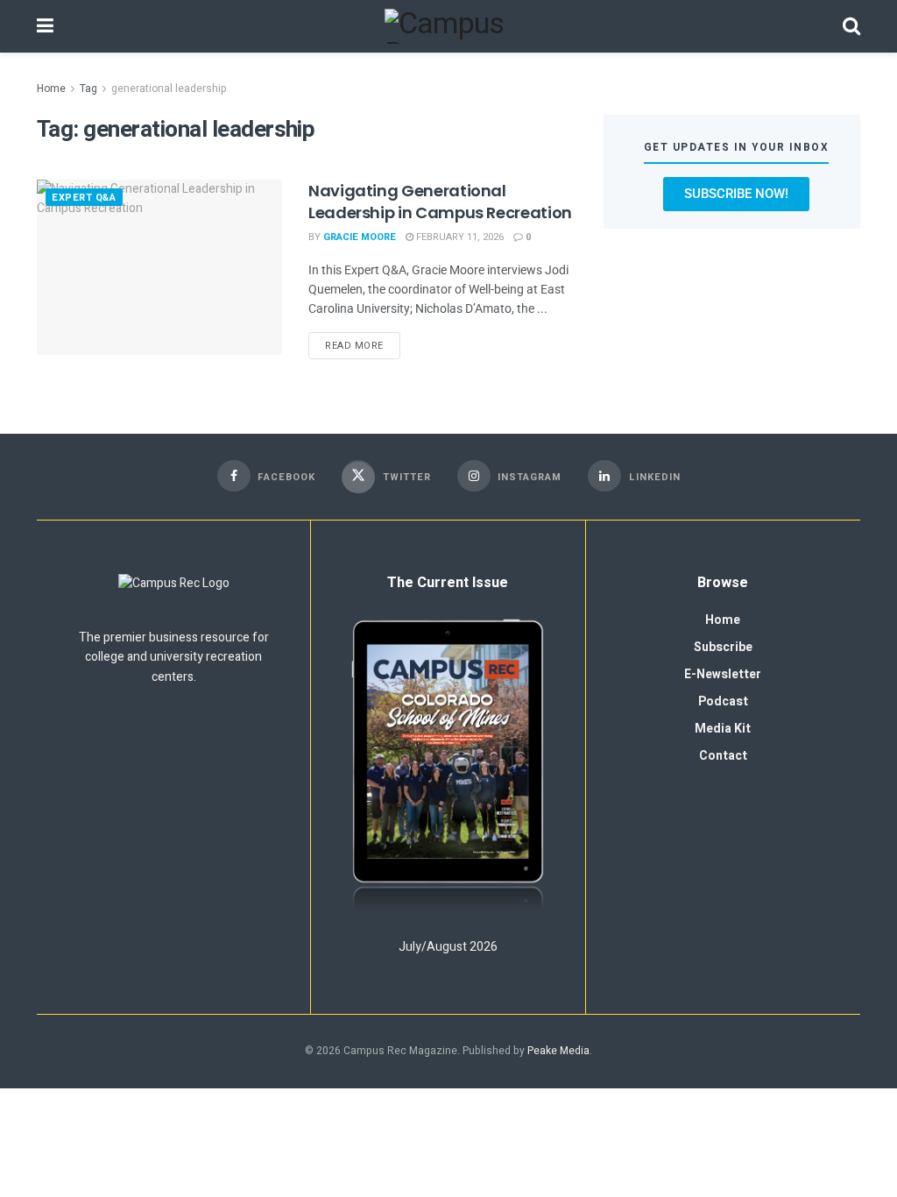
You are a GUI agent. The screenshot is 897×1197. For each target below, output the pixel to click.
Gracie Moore (359, 237)
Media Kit (723, 728)
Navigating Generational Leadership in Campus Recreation (440, 201)
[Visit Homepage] (448, 26)
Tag (88, 88)
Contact (723, 756)
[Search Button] (851, 26)
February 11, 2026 (458, 237)
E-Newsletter (722, 674)
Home (51, 88)
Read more (362, 342)
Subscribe (723, 647)
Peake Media (558, 1051)
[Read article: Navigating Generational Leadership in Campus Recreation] (159, 267)
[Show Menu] (45, 26)
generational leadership (169, 88)
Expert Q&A (84, 197)
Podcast (723, 701)
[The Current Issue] (447, 767)
